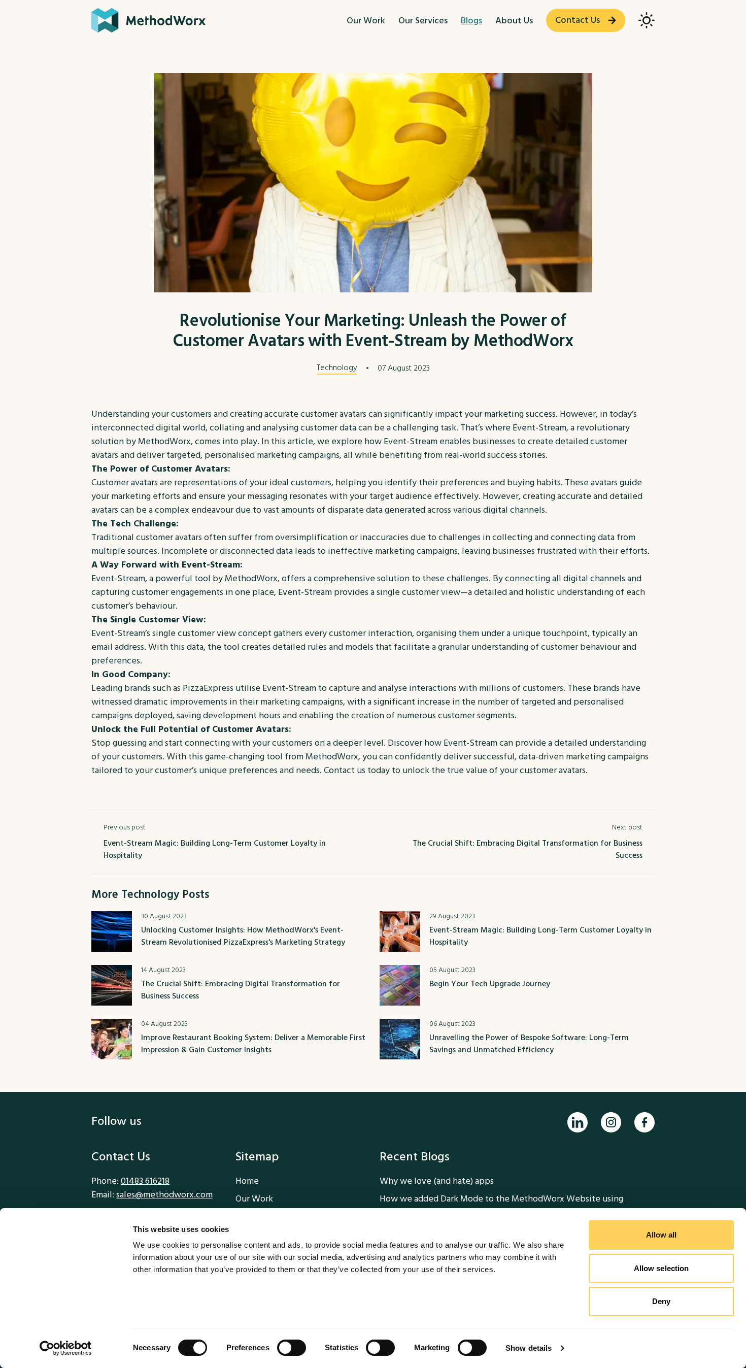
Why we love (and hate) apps (437, 1181)
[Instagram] (611, 1122)
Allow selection (661, 1268)
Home (247, 1181)
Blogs (471, 20)
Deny (661, 1301)
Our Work (366, 20)
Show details (528, 1348)
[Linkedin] (577, 1122)
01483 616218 (145, 1181)
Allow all (661, 1234)
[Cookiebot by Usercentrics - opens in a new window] (65, 1348)
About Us (514, 20)
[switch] (291, 1348)
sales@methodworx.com (164, 1194)
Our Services (423, 20)
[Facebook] (644, 1122)
